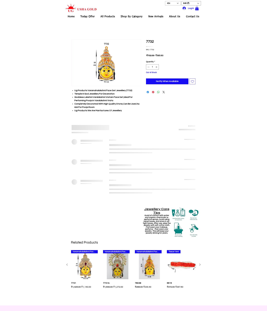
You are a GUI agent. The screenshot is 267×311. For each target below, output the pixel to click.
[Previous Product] (67, 264)
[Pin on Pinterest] (153, 92)
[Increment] (156, 67)
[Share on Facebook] (147, 92)
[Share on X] (163, 92)
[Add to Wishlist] (192, 81)
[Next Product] (200, 264)
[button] (191, 3)
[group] (133, 276)
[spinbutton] (152, 67)
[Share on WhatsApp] (158, 92)
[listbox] (191, 3)
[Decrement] (148, 67)
